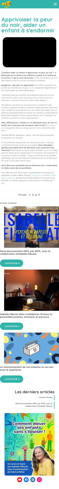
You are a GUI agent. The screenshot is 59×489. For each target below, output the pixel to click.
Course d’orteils (45, 397)
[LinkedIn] (32, 479)
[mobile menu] (55, 4)
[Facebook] (26, 479)
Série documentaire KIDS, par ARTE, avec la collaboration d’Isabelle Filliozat (25, 252)
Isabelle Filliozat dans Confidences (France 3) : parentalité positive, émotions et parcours (26, 315)
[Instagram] (39, 479)
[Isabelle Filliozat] (7, 4)
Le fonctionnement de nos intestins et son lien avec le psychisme (26, 368)
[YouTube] (19, 479)
